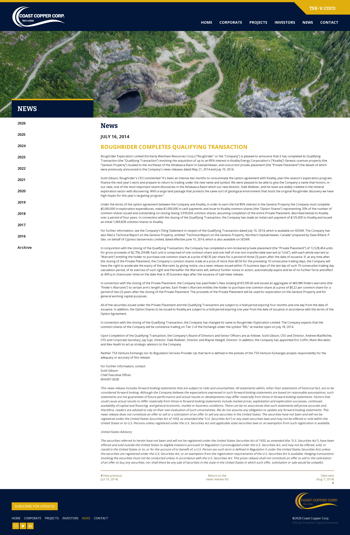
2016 (22, 236)
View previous (111, 477)
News (307, 22)
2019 (22, 202)
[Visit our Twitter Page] (23, 526)
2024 (22, 145)
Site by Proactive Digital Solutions (315, 523)
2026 (22, 123)
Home (206, 22)
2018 (22, 213)
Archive (25, 247)
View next (325, 477)
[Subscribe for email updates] (15, 526)
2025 (22, 134)
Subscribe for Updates (35, 506)
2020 (22, 190)
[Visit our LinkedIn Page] (30, 526)
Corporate (230, 22)
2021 (22, 179)
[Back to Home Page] (316, 501)
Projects (258, 22)
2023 (22, 157)
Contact (329, 22)
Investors (285, 22)
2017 (22, 224)
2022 (22, 168)
